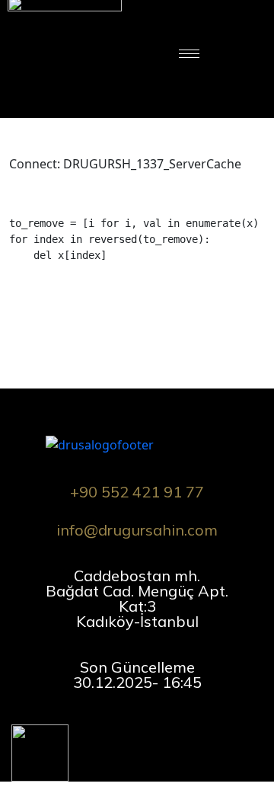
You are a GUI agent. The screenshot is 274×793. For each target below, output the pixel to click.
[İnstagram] (86, 724)
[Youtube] (150, 724)
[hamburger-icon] (189, 54)
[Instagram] (246, 53)
